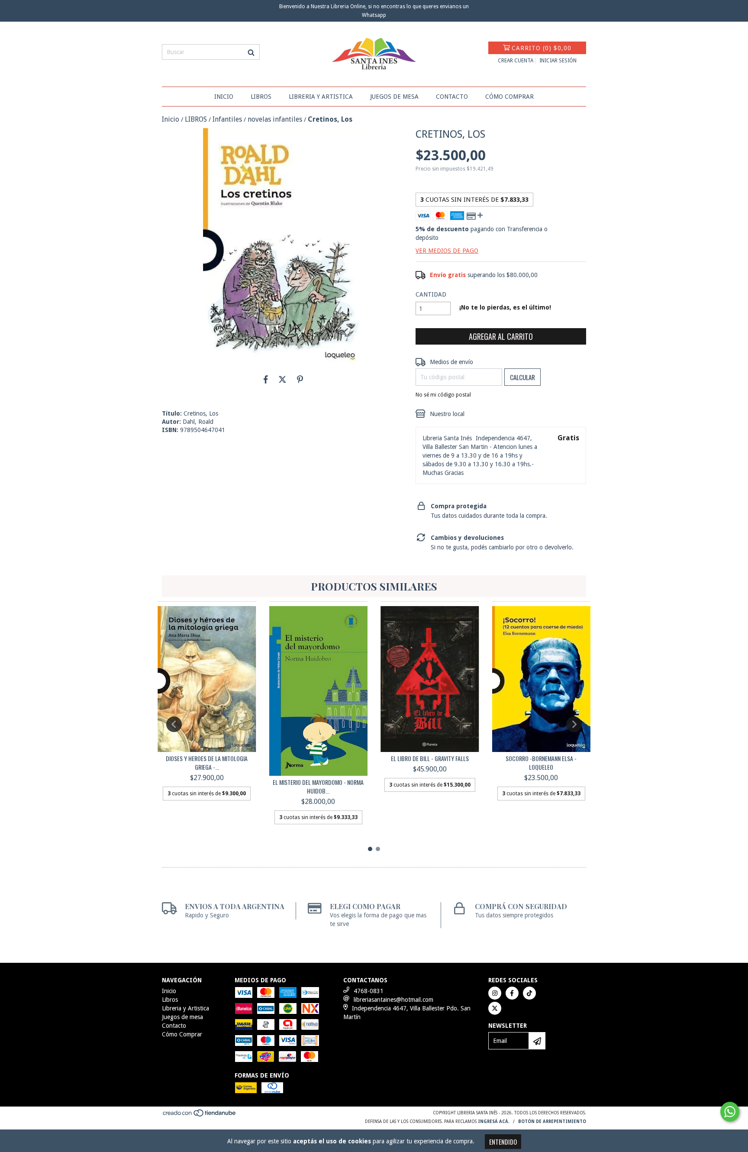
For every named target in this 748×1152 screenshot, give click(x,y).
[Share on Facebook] (266, 379)
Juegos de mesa (394, 96)
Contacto (452, 96)
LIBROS (196, 119)
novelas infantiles (275, 119)
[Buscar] (251, 52)
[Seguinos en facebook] (512, 993)
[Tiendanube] (200, 1115)
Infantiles (227, 119)
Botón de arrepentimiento (552, 1121)
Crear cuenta (515, 61)
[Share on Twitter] (282, 379)
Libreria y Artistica (321, 96)
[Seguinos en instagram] (494, 993)
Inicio (223, 96)
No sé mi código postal (443, 395)
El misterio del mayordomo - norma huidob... (318, 786)
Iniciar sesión (558, 61)
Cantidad (431, 294)
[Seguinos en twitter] (494, 1008)
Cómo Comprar (509, 96)
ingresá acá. (493, 1121)
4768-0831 (369, 990)
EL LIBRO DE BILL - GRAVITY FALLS (430, 758)
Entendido (503, 1141)
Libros (261, 96)
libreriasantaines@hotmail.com (393, 999)
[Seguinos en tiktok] (529, 993)
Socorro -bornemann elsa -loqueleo (541, 762)
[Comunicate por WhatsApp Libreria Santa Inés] (729, 1112)
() (541, 48)
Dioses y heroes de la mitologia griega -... (207, 762)
